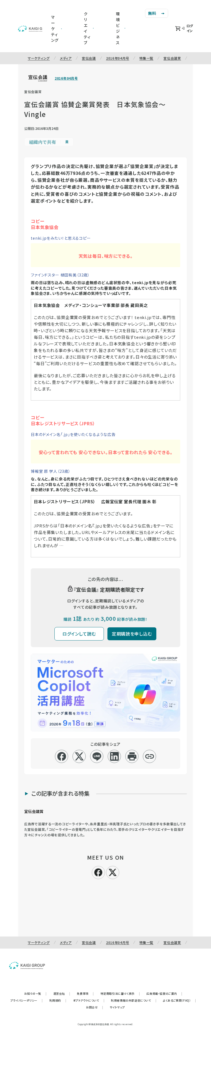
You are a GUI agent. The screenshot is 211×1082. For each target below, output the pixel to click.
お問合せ (94, 1007)
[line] (97, 756)
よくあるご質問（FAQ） (179, 1000)
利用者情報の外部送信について (133, 1000)
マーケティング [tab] (55, 28)
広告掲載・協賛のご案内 (164, 993)
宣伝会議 (89, 58)
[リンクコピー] (149, 756)
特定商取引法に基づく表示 (120, 993)
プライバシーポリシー (26, 1000)
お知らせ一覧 (35, 993)
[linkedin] (114, 756)
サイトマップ (117, 1007)
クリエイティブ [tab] (87, 28)
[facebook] (61, 756)
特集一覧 (146, 58)
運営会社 (61, 993)
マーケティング (39, 58)
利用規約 (57, 1000)
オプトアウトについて (89, 1000)
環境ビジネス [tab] (118, 28)
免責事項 (85, 993)
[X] (113, 871)
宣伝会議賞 (172, 58)
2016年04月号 (117, 58)
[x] (79, 756)
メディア (66, 58)
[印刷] (132, 756)
